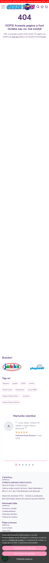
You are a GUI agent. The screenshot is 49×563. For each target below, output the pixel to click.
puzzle (15, 383)
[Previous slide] (7, 367)
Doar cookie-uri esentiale (24, 553)
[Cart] (46, 6)
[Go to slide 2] (19, 464)
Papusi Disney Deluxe (11, 402)
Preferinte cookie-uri (24, 559)
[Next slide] (42, 367)
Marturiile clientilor (9, 514)
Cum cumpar (7, 528)
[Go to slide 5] (29, 464)
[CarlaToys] (21, 7)
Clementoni (20, 390)
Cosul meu (6, 530)
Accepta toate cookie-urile (25, 548)
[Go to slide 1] (16, 464)
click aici (15, 37)
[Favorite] (42, 6)
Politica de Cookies (9, 517)
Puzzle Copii (7, 390)
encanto (26, 396)
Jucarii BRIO (32, 390)
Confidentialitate (9, 511)
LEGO (23, 383)
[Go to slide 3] (22, 464)
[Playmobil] (37, 371)
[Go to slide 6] (32, 464)
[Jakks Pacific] (12, 371)
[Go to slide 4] (26, 464)
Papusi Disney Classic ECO (13, 396)
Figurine (6, 383)
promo (31, 383)
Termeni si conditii (9, 508)
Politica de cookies (16, 540)
